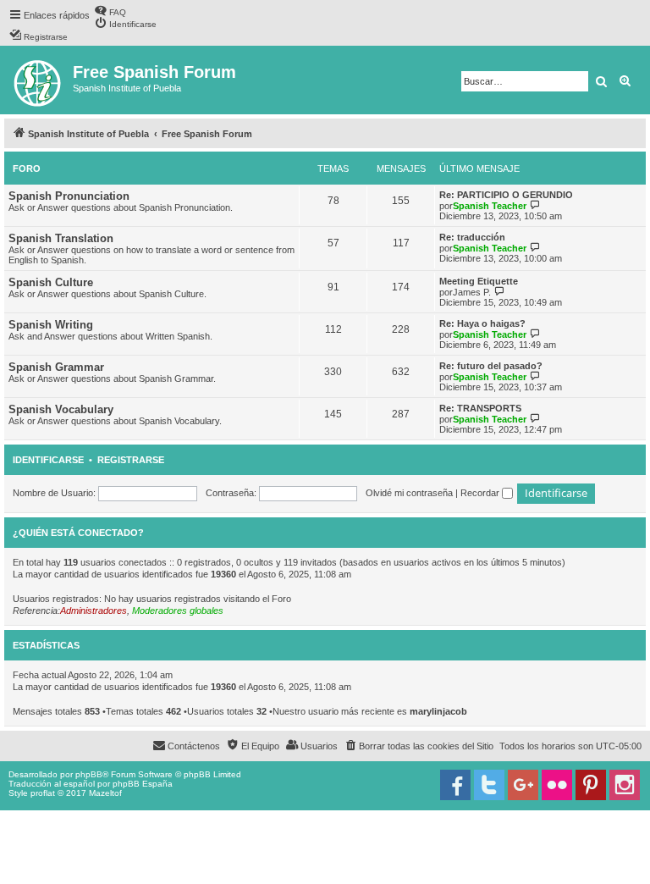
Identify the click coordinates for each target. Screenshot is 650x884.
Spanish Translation (60, 238)
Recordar (481, 493)
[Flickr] (557, 785)
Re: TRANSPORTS (480, 408)
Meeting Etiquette (478, 281)
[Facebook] (455, 785)
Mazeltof (105, 793)
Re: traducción (472, 237)
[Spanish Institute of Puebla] (38, 80)
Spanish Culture (50, 282)
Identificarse (48, 460)
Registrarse (130, 460)
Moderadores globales (177, 610)
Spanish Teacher (489, 206)
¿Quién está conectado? (78, 533)
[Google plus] (523, 785)
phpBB (88, 774)
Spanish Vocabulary (60, 409)
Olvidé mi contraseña (409, 493)
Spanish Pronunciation (68, 196)
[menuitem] (110, 10)
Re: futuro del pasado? (491, 366)
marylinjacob (438, 711)
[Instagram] (624, 785)
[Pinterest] (591, 785)
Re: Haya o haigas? (482, 323)
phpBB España (143, 783)
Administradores (93, 610)
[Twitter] (489, 785)
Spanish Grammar (56, 367)
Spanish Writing (50, 324)
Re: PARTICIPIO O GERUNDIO (506, 195)
